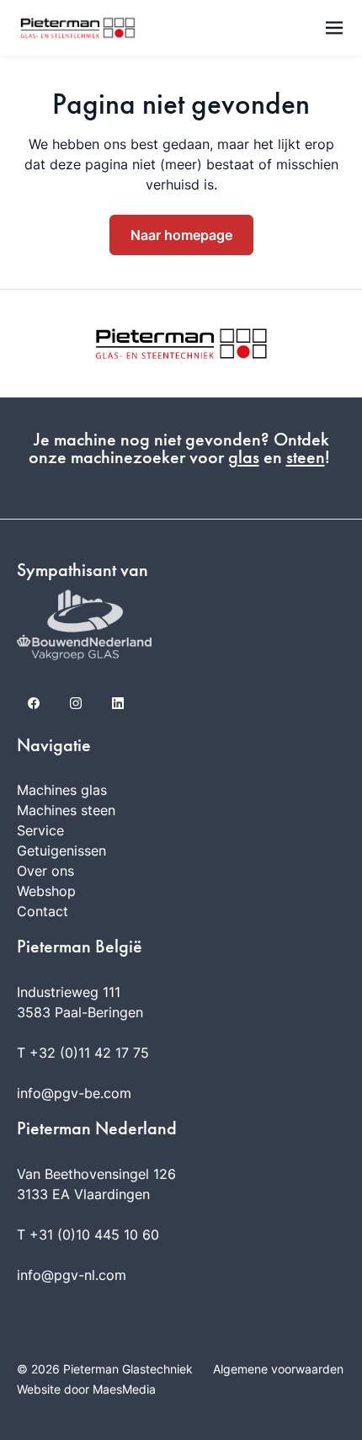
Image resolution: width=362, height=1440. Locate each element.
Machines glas (62, 790)
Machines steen (66, 810)
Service (40, 830)
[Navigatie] (334, 27)
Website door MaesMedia (86, 1389)
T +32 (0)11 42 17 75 (83, 1052)
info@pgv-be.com (74, 1093)
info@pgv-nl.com (71, 1275)
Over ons (45, 870)
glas (243, 457)
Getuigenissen (61, 850)
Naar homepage (181, 235)
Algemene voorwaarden (278, 1369)
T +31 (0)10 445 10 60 (88, 1234)
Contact (42, 911)
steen (305, 457)
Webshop (46, 891)
